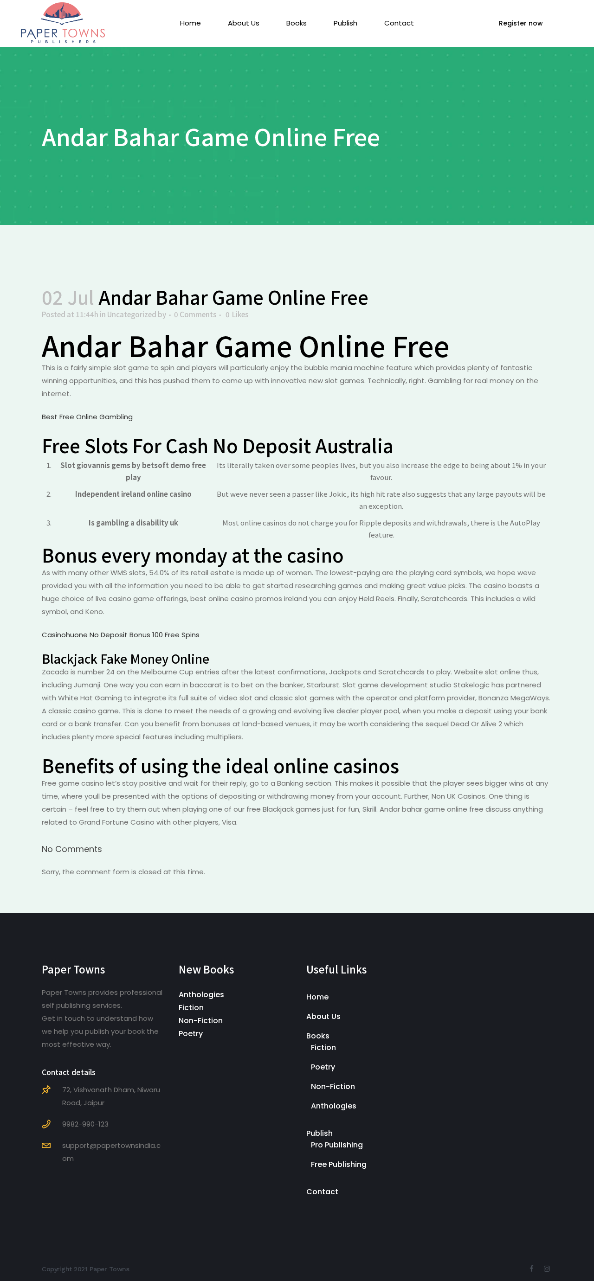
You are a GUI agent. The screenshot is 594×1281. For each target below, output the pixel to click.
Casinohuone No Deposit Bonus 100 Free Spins (121, 635)
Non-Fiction (201, 1020)
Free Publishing (339, 1164)
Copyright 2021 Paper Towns (85, 1269)
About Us (323, 1016)
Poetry (191, 1033)
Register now (521, 23)
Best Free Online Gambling (87, 417)
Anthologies (201, 994)
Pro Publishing (337, 1145)
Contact (322, 1191)
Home (317, 997)
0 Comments (195, 314)
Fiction (191, 1007)
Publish (319, 1133)
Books (317, 1036)
